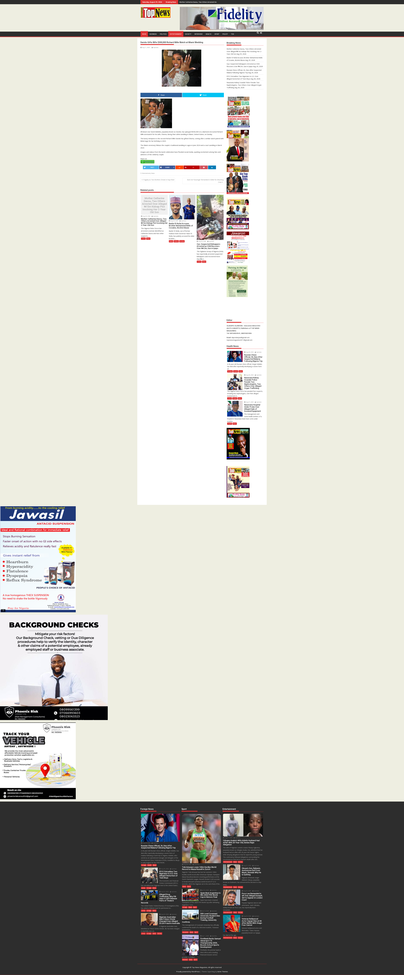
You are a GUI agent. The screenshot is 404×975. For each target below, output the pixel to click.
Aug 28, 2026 (250, 375)
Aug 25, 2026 (247, 891)
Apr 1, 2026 (205, 936)
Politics (163, 34)
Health (208, 34)
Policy (225, 34)
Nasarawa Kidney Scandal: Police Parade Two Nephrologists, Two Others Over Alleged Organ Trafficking (244, 85)
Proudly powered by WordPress (188, 971)
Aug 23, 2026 (247, 916)
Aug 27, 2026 (250, 402)
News (144, 34)
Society (188, 34)
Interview (198, 34)
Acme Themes (222, 971)
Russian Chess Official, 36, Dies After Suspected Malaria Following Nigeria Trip (208, 2)
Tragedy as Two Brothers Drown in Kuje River (158, 180)
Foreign (230, 371)
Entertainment (176, 34)
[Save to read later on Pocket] (204, 167)
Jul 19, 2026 (205, 890)
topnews (155, 47)
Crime (143, 238)
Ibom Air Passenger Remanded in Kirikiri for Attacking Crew (205, 181)
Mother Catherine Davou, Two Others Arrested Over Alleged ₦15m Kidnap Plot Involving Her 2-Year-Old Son (154, 205)
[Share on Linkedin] (212, 167)
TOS (232, 34)
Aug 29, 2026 (146, 216)
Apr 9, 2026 (205, 911)
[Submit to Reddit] (179, 167)
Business (153, 34)
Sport (217, 34)
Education (185, 932)
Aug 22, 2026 (165, 892)
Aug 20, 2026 (165, 914)
